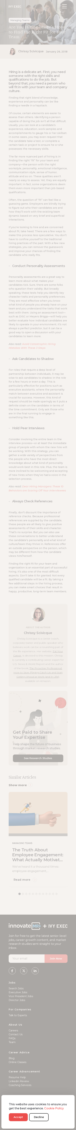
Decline (39, 1117)
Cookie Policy (54, 1108)
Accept (18, 1117)
